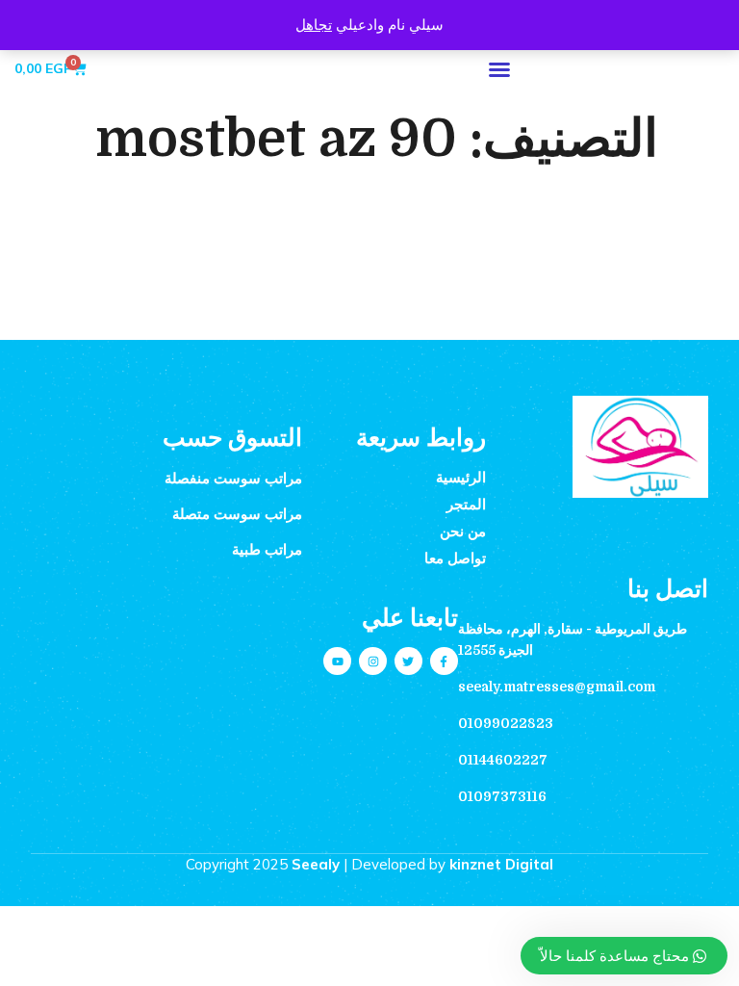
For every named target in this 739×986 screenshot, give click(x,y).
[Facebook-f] (444, 661)
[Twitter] (408, 661)
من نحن (463, 531)
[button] (499, 69)
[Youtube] (337, 661)
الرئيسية (461, 477)
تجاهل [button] (313, 24)
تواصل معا (455, 558)
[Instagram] (373, 661)
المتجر (466, 504)
